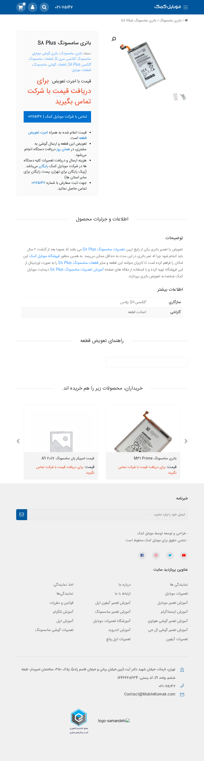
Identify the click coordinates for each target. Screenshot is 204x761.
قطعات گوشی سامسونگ (49, 65)
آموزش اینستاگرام (174, 612)
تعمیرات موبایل (176, 594)
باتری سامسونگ (170, 20)
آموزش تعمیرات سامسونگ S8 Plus (76, 270)
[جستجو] (44, 7)
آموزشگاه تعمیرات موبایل (112, 621)
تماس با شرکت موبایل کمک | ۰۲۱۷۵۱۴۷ (57, 117)
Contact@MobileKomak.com (149, 694)
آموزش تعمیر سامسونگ (113, 612)
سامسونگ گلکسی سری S (73, 59)
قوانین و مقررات (61, 603)
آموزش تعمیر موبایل (172, 603)
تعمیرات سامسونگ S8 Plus (104, 249)
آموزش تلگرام (63, 612)
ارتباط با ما (123, 594)
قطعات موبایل (81, 70)
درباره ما (124, 585)
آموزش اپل (64, 621)
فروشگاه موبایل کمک (44, 256)
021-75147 (64, 7)
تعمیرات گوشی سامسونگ (54, 630)
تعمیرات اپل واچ (118, 639)
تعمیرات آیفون (177, 639)
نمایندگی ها (179, 585)
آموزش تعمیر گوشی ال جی (168, 630)
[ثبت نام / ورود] (32, 7)
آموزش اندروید (119, 630)
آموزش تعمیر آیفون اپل (113, 603)
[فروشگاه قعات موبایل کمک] (167, 7)
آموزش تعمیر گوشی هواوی (168, 621)
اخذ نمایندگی (63, 585)
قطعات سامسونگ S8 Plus (78, 263)
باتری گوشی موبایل (45, 54)
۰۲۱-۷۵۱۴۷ (167, 686)
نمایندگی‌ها (64, 594)
